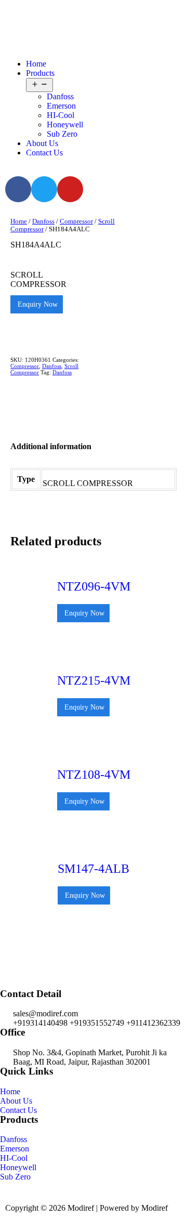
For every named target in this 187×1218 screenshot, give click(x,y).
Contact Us (44, 152)
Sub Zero (62, 133)
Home (36, 63)
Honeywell (65, 124)
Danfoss (60, 96)
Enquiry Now (37, 304)
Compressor (76, 221)
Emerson (61, 105)
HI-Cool (60, 115)
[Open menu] (39, 85)
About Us (42, 143)
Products (40, 73)
